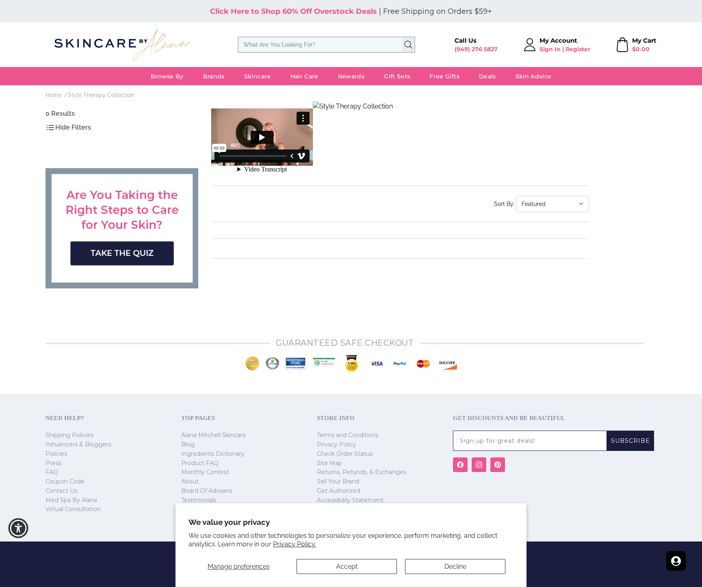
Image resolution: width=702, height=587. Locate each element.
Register (578, 49)
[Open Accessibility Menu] (18, 528)
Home (53, 95)
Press (53, 463)
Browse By (167, 76)
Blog (188, 444)
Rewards (351, 76)
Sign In (550, 49)
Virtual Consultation (73, 509)
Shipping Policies (69, 435)
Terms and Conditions (347, 435)
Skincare (257, 76)
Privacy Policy (336, 444)
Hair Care (304, 76)
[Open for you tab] (676, 561)
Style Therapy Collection (101, 95)
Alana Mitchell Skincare (213, 435)
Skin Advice (534, 76)
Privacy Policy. (294, 544)
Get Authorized (338, 490)
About (190, 481)
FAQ (52, 472)
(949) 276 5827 (476, 49)
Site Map (329, 463)
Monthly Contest (205, 472)
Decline (455, 566)
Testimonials (198, 500)
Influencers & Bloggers (78, 444)
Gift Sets (397, 76)
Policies (56, 453)
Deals (487, 76)
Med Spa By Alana (71, 500)
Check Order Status (345, 453)
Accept (347, 566)
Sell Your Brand (338, 481)
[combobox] (326, 45)
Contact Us (61, 490)
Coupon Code (65, 481)
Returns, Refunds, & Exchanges (361, 472)
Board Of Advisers (206, 490)
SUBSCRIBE (630, 440)
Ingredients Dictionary (213, 453)
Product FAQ (200, 463)
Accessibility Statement (350, 500)
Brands (214, 76)
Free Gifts (444, 76)
